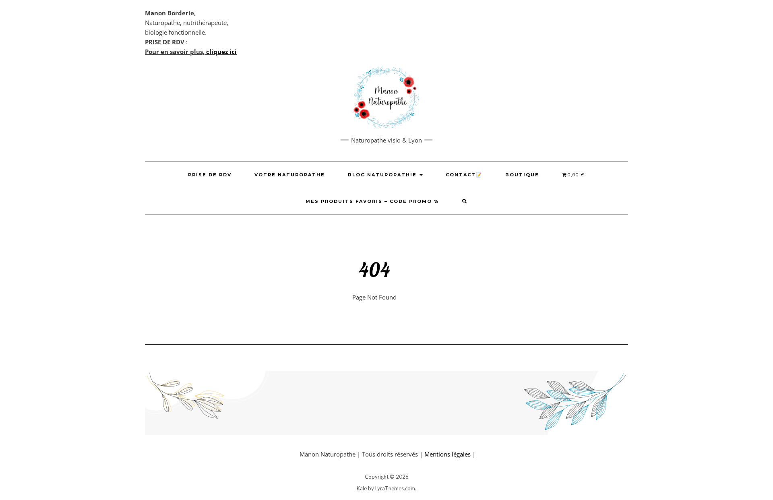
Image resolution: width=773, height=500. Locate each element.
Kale (362, 488)
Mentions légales (447, 454)
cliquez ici (221, 52)
